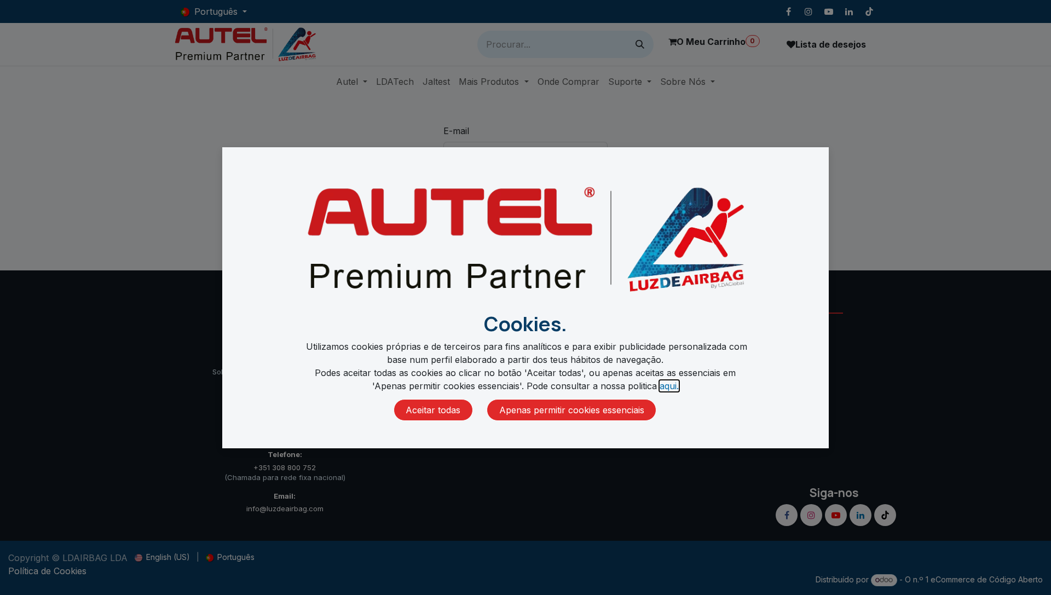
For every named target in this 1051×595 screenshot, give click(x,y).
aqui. (669, 385)
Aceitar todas (433, 410)
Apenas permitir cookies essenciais (571, 410)
